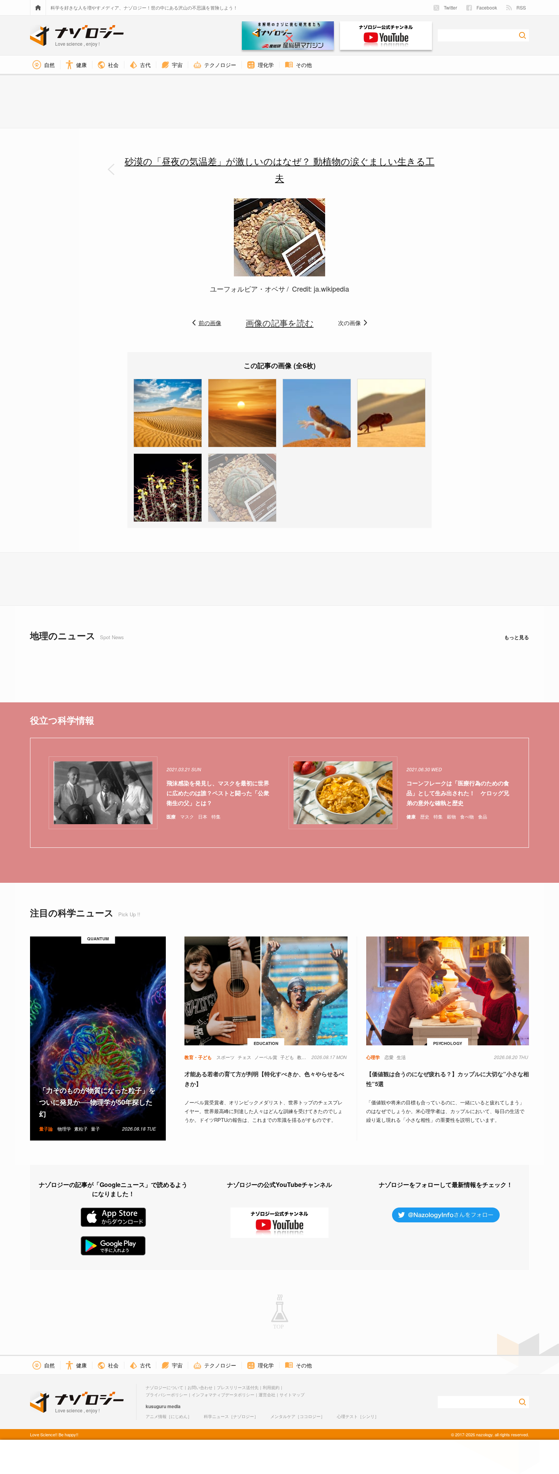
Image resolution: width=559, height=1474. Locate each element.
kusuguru (156, 1406)
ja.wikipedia (331, 289)
